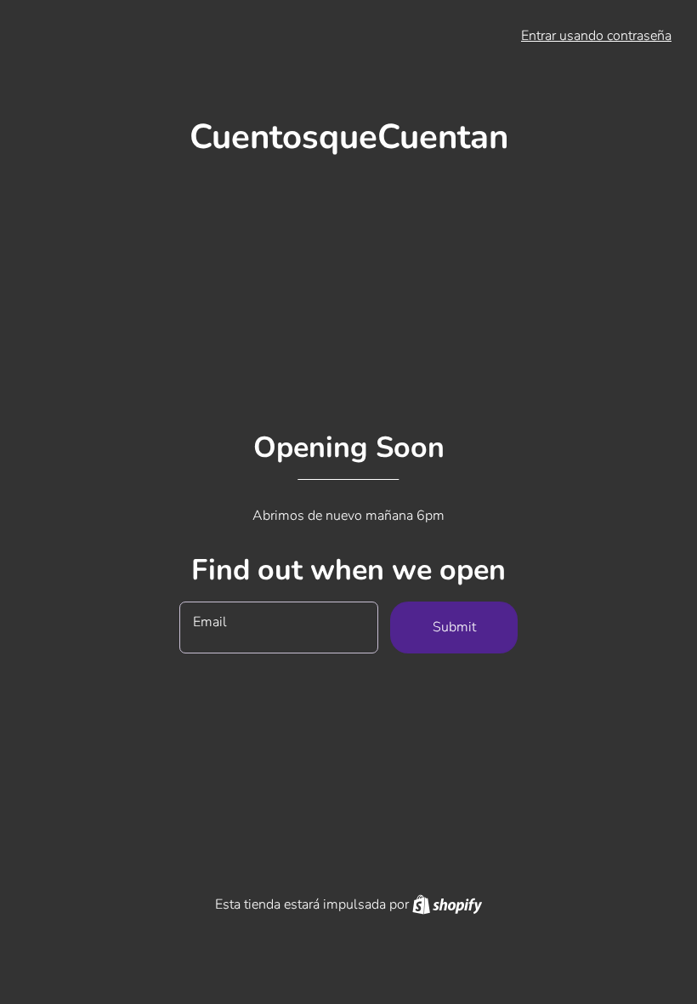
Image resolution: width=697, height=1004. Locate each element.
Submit (454, 627)
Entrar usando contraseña (596, 35)
